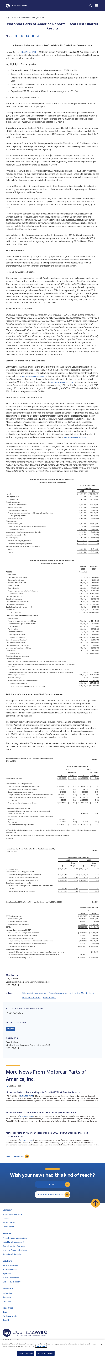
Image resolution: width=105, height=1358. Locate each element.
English (10, 1029)
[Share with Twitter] (22, 36)
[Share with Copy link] (39, 36)
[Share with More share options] (44, 36)
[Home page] (16, 6)
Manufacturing (49, 997)
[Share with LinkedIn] (16, 36)
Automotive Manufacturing (82, 993)
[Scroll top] (95, 1203)
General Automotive (58, 993)
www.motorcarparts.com (33, 376)
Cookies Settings (26, 1353)
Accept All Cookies (45, 1353)
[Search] (91, 5)
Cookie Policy (41, 1346)
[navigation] (96, 5)
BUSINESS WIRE (29, 52)
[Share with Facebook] (27, 36)
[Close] (101, 1344)
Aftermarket (27, 993)
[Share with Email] (33, 36)
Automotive (40, 993)
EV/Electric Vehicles (31, 997)
